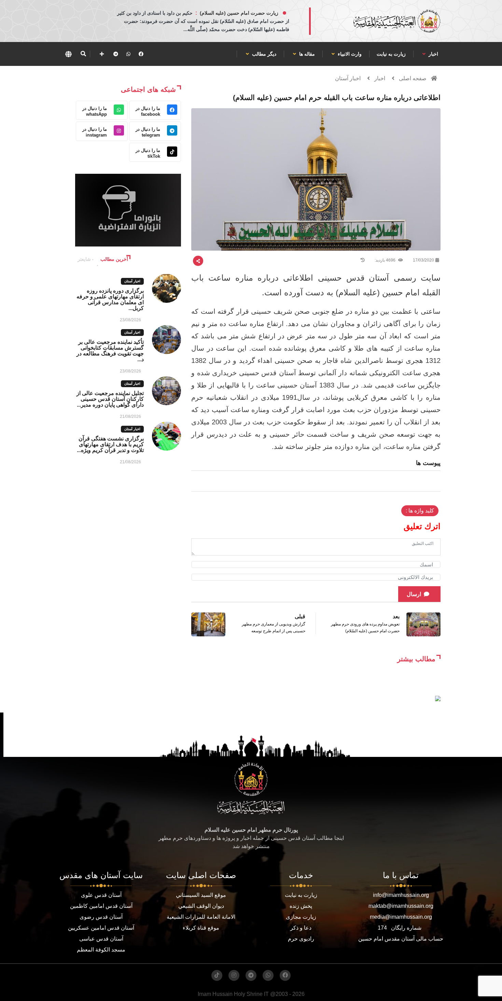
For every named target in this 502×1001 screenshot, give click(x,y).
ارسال (414, 594)
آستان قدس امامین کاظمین (101, 906)
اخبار (432, 54)
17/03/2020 (423, 260)
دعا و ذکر (300, 928)
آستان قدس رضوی (101, 917)
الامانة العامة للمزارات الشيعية (201, 917)
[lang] (68, 54)
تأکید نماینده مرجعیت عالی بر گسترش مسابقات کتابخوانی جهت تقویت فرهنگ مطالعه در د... (110, 350)
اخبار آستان (348, 78)
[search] (83, 54)
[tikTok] (216, 975)
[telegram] (116, 54)
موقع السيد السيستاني (201, 895)
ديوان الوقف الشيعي (201, 906)
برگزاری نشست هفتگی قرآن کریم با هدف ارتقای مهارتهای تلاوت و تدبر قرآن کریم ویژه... (110, 444)
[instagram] (233, 975)
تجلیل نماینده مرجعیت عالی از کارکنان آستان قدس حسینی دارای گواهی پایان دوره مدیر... (110, 399)
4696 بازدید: (385, 260)
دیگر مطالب (263, 54)
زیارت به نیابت (391, 54)
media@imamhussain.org (401, 917)
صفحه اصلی (413, 78)
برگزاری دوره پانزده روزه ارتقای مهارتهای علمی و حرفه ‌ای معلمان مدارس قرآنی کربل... (110, 299)
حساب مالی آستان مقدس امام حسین (400, 939)
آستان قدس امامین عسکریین (101, 928)
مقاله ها (306, 54)
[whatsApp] (128, 54)
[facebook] (141, 54)
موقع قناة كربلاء (201, 928)
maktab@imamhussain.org (400, 906)
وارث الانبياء (349, 54)
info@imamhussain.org (401, 895)
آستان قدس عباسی (101, 939)
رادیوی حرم (301, 939)
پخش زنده (301, 906)
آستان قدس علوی (101, 895)
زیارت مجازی (301, 917)
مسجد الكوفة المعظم (101, 950)
